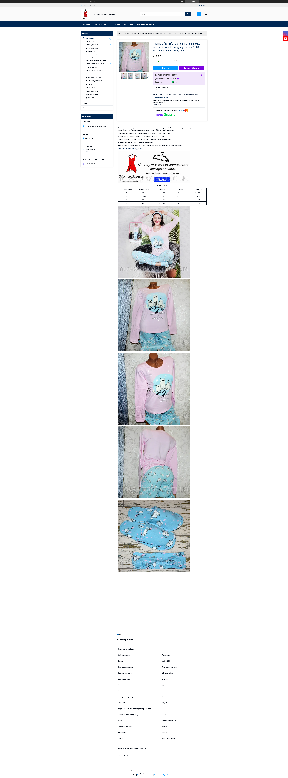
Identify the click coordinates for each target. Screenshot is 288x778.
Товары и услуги (101, 24)
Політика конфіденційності (162, 775)
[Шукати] (188, 14)
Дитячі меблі (90, 98)
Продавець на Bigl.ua (144, 773)
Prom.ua (154, 771)
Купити (165, 68)
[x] (120, 635)
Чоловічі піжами (91, 67)
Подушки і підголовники (94, 81)
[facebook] (118, 635)
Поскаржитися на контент (145, 775)
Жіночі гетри (90, 41)
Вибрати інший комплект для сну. (130, 149)
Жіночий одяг (90, 87)
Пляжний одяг (90, 51)
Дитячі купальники (92, 48)
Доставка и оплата (145, 24)
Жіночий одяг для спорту (95, 70)
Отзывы (86, 108)
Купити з (187, 68)
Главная (86, 24)
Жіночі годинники (92, 91)
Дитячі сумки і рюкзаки (94, 77)
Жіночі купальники (92, 45)
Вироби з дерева (92, 94)
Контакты (128, 24)
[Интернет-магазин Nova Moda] (85, 18)
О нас (117, 24)
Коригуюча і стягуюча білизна (96, 60)
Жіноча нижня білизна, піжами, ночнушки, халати (96, 56)
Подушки (89, 84)
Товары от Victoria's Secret (95, 64)
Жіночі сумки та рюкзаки (94, 74)
